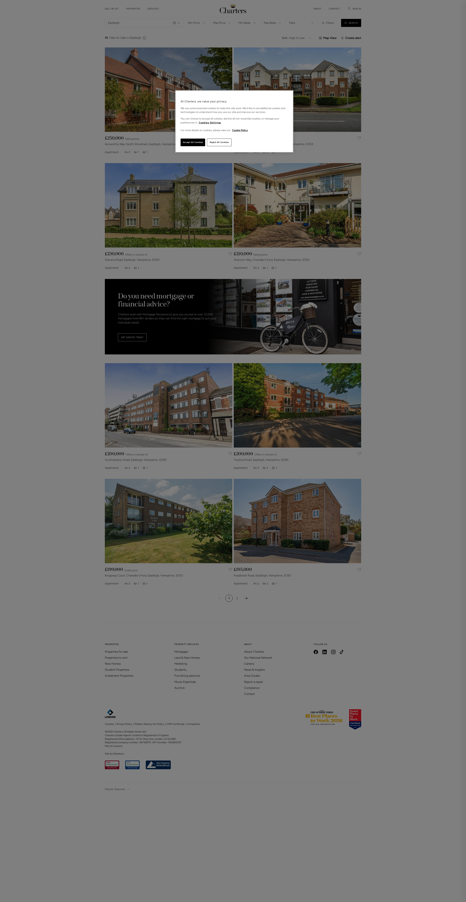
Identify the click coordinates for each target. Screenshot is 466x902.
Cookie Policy (240, 130)
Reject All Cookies (219, 142)
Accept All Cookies (193, 142)
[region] (234, 121)
